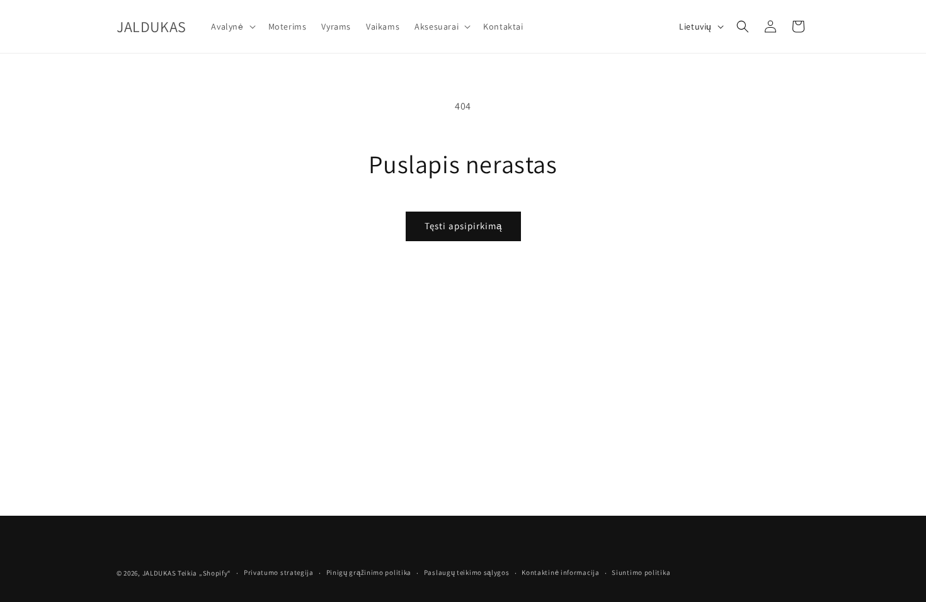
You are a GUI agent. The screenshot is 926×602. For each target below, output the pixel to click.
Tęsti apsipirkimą (463, 226)
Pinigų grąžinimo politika (369, 572)
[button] (231, 26)
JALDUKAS (159, 573)
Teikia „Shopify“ (204, 573)
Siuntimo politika (641, 572)
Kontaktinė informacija (560, 572)
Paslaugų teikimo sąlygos (467, 572)
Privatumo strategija (279, 572)
